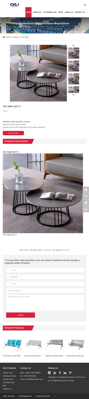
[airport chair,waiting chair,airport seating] (14, 5)
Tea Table (25, 37)
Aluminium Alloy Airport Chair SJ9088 (76, 356)
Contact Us (80, 12)
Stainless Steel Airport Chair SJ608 (55, 356)
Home (28, 12)
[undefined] (38, 73)
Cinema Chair (8, 379)
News (60, 12)
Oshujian (11, 396)
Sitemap (71, 380)
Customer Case (50, 12)
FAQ (4, 385)
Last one (57, 250)
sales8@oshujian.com (34, 379)
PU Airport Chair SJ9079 (12, 356)
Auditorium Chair (9, 376)
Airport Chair (8, 373)
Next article (31, 250)
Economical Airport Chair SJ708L (34, 356)
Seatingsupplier (26, 396)
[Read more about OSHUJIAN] (49, 372)
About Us (69, 12)
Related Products (14, 327)
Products (37, 12)
